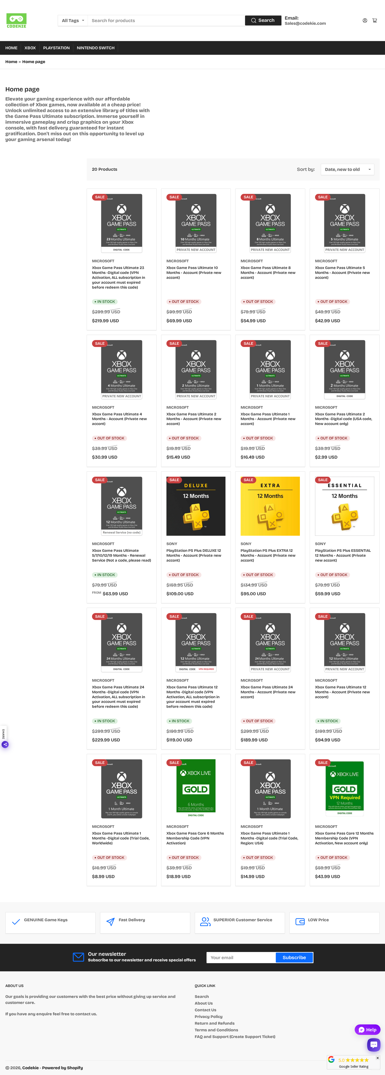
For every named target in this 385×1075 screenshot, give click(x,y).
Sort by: (306, 169)
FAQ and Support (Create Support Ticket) (235, 1036)
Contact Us (205, 1009)
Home (11, 47)
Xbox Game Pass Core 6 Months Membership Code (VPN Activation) (195, 838)
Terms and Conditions (216, 1030)
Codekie (30, 1067)
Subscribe (294, 957)
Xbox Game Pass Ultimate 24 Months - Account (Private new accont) (268, 692)
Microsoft (103, 261)
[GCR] (331, 1059)
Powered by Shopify (62, 1067)
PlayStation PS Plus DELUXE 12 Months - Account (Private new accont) (193, 555)
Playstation (56, 47)
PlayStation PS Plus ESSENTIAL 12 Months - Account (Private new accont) (343, 555)
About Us (204, 1003)
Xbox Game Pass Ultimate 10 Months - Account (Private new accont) (193, 272)
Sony (171, 544)
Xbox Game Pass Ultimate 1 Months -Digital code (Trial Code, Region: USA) (269, 838)
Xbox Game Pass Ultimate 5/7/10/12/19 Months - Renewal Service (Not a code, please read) (121, 555)
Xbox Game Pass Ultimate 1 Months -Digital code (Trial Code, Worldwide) (120, 838)
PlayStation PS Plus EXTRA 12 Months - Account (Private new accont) (268, 555)
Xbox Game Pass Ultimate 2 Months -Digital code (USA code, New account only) (343, 419)
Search (266, 20)
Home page (33, 61)
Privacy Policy (209, 1016)
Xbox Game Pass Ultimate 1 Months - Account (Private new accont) (268, 419)
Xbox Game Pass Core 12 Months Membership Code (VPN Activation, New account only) (344, 838)
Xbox (30, 47)
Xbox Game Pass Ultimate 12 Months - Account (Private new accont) (342, 692)
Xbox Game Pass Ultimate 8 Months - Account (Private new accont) (268, 272)
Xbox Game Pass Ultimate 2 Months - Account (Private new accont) (193, 419)
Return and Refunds (215, 1023)
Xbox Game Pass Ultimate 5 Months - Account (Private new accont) (342, 272)
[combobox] (185, 20)
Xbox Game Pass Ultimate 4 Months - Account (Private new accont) (119, 419)
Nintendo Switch (96, 47)
